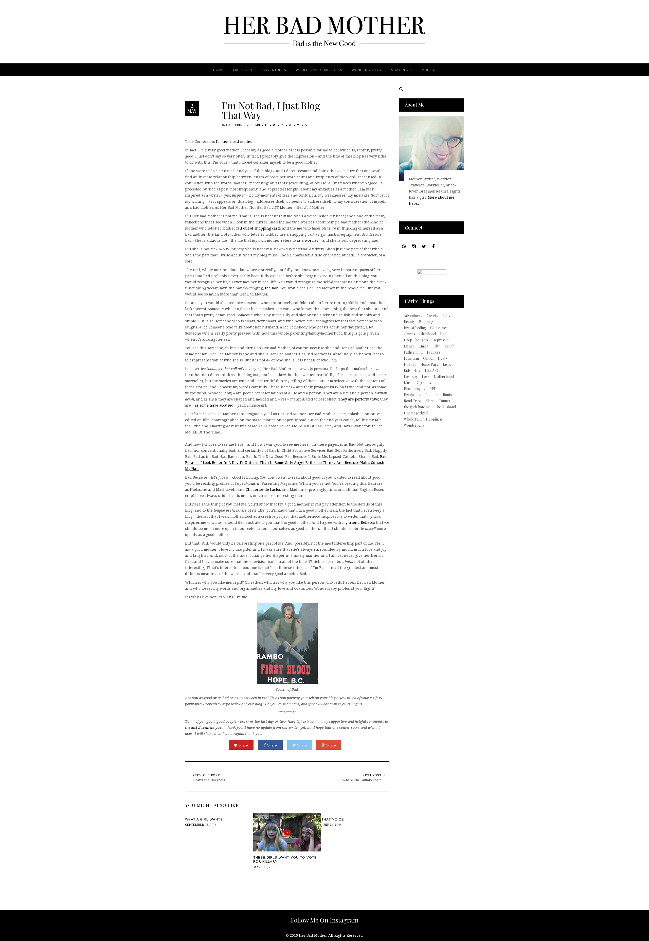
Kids (407, 370)
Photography (414, 389)
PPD (433, 389)
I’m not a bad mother (234, 141)
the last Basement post (204, 727)
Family (450, 346)
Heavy (443, 358)
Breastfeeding (415, 328)
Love (425, 376)
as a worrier (308, 240)
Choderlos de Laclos (264, 489)
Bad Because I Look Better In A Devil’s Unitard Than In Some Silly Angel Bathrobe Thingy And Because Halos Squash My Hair (286, 462)
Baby (446, 315)
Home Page (429, 364)
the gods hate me (417, 407)
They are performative (358, 399)
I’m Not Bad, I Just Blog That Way (271, 110)
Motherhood (444, 376)
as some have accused (215, 405)
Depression (441, 340)
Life (418, 370)
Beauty (409, 322)
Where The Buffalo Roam (362, 780)
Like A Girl (433, 370)
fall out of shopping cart (257, 228)
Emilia (423, 346)
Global (428, 358)
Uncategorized (416, 413)
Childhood (427, 334)
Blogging (426, 322)
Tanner (444, 401)
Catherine (235, 125)
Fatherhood (413, 352)
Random (432, 395)
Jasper (448, 364)
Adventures (413, 315)
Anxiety (432, 315)
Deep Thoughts (416, 340)
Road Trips (412, 401)
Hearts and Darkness (209, 780)
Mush (408, 382)
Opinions (424, 382)
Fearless (433, 352)
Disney (409, 346)
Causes (409, 334)
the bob (271, 288)
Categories (438, 328)
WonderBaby (414, 425)
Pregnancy (412, 395)
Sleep (430, 401)
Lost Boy (411, 376)
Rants (447, 395)
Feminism (411, 358)
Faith (436, 346)
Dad (443, 334)
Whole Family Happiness (423, 419)
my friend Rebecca (359, 522)
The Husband (445, 407)
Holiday (410, 364)
